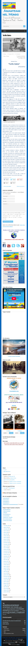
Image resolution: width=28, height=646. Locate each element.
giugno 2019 (6, 539)
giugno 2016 (6, 568)
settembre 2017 (7, 556)
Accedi (5, 469)
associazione (11, 609)
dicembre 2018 (6, 542)
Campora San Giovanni (7, 520)
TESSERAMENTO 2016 (14, 391)
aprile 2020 (6, 534)
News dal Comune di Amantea (10, 493)
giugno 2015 (6, 583)
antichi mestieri (20, 57)
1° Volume (8, 430)
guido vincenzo (6, 479)
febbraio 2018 (6, 549)
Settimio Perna (13, 478)
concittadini (20, 609)
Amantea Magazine (6, 509)
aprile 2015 (6, 586)
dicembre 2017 (6, 551)
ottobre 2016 (6, 564)
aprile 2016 (6, 571)
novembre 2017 (7, 552)
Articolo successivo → (21, 186)
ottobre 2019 (6, 535)
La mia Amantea (6, 515)
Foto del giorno (5, 622)
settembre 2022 (7, 525)
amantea (19, 56)
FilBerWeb (18, 644)
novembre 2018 (7, 544)
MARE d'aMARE (6, 623)
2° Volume (20, 430)
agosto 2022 (6, 527)
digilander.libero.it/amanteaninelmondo (10, 504)
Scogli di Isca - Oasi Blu (7, 517)
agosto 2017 (6, 557)
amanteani (23, 56)
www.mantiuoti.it (6, 498)
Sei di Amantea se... (7, 514)
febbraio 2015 (6, 590)
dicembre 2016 (6, 562)
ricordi (24, 58)
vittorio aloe (4, 614)
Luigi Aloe (12, 479)
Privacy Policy (20, 639)
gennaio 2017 (6, 561)
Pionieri (7, 56)
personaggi (20, 58)
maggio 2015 (6, 585)
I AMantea (5, 512)
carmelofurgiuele (12, 488)
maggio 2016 (6, 569)
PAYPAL (14, 405)
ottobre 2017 (6, 554)
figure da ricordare (13, 611)
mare (24, 57)
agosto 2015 (6, 581)
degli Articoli (7, 471)
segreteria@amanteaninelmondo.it (9, 642)
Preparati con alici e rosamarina (15, 481)
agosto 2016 (6, 566)
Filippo (5, 54)
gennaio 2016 (6, 574)
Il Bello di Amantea (6, 511)
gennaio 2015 (6, 591)
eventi (5, 611)
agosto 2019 (6, 537)
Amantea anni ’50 (11, 476)
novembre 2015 (7, 578)
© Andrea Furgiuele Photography (14, 356)
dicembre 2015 (6, 576)
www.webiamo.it (6, 501)
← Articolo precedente (7, 186)
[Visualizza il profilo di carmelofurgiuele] (7, 488)
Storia (5, 488)
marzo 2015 (6, 588)
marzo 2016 (6, 573)
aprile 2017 (6, 559)
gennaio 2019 (6, 540)
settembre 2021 (7, 529)
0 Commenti (18, 54)
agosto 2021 (6, 530)
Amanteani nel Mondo (11, 12)
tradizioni (21, 613)
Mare (5, 56)
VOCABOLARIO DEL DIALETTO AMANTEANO (12, 620)
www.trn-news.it (6, 499)
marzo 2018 (6, 547)
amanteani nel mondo (10, 607)
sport (16, 612)
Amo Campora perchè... (7, 518)
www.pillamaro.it (6, 502)
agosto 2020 (6, 532)
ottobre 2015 (6, 579)
